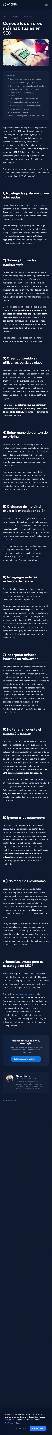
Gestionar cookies (12, 1423)
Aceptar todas (38, 1428)
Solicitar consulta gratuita (24, 1059)
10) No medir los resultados (18, 112)
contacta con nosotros (26, 994)
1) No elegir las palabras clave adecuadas (24, 79)
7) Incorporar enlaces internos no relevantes (25, 102)
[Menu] (46, 4)
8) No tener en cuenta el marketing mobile (24, 105)
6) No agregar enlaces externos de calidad (25, 99)
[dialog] (26, 1422)
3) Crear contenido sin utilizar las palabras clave (27, 86)
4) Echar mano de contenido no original (23, 89)
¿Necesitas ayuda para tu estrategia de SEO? (26, 116)
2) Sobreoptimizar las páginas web (21, 82)
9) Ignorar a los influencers (18, 109)
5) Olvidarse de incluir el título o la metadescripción (21, 94)
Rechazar (22, 1428)
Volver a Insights (12, 1100)
